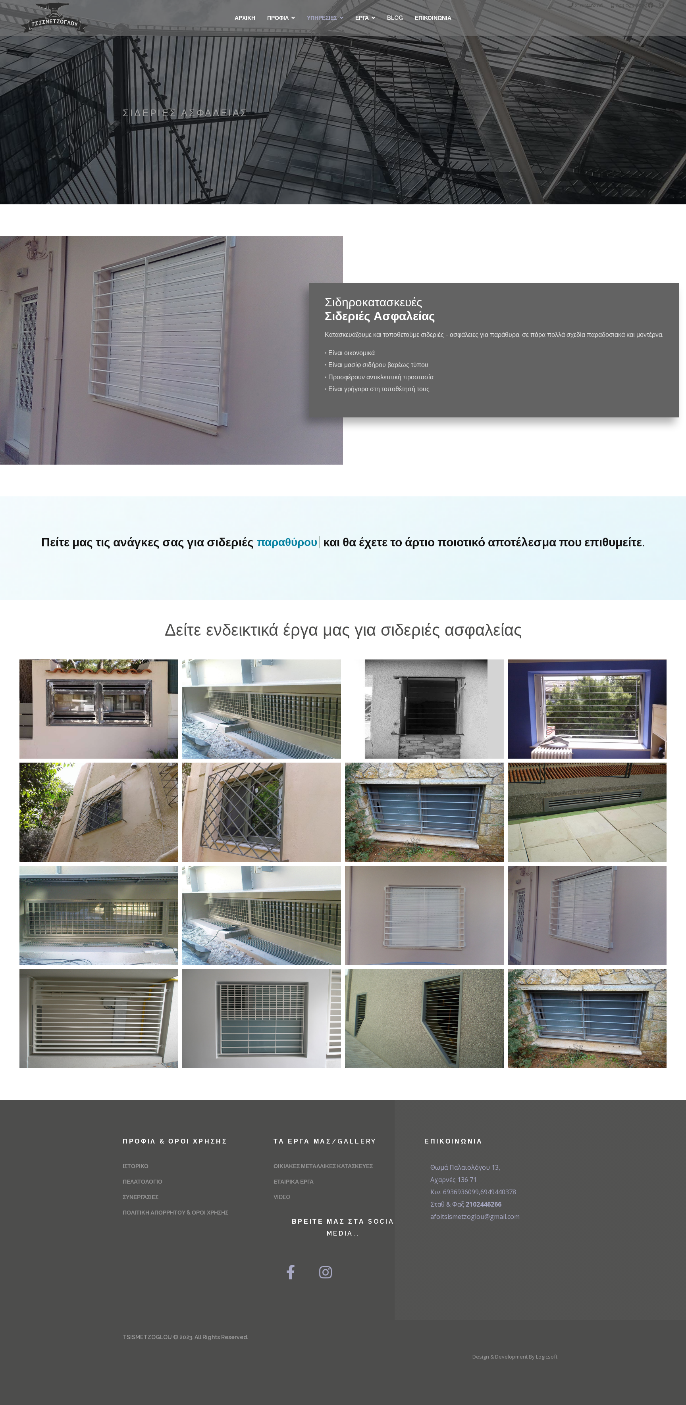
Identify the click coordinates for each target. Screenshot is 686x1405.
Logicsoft (546, 1356)
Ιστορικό (135, 1166)
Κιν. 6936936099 (454, 1192)
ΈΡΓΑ (362, 18)
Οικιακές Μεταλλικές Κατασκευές (323, 1166)
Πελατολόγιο (142, 1181)
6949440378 (498, 1192)
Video (282, 1197)
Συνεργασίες (140, 1197)
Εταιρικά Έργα (294, 1181)
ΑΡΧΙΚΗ (245, 18)
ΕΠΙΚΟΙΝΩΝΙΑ (433, 18)
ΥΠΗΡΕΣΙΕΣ (322, 18)
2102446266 (589, 5)
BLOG (395, 18)
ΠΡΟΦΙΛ (278, 18)
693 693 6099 (631, 5)
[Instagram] (661, 5)
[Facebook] (650, 5)
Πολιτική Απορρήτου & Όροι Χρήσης (175, 1212)
